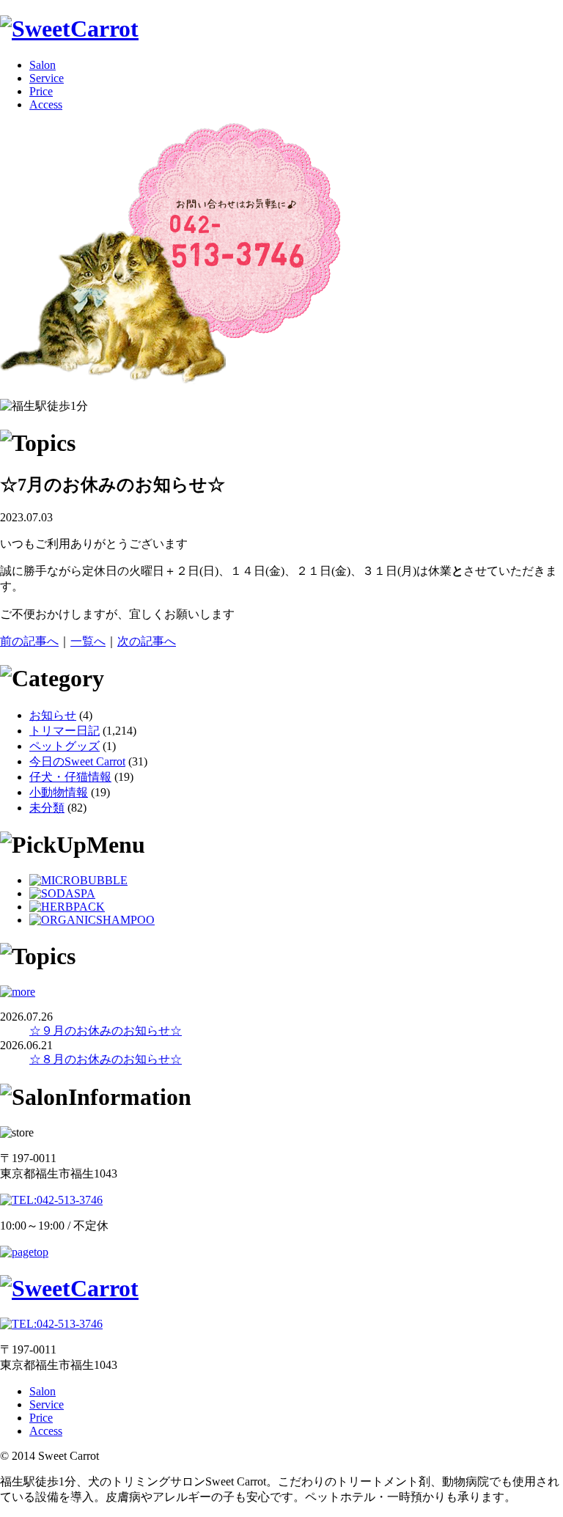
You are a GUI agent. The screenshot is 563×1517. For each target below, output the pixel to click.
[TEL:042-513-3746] (170, 380)
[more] (17, 991)
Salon (42, 65)
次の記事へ (146, 641)
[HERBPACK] (67, 906)
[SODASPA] (62, 893)
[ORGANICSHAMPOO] (92, 920)
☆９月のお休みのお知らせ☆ (105, 1030)
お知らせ (52, 715)
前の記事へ (29, 641)
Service (46, 78)
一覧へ (88, 641)
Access (45, 104)
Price (41, 91)
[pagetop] (24, 1252)
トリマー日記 (64, 730)
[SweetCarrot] (69, 28)
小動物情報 (58, 792)
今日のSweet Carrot (77, 761)
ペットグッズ (64, 746)
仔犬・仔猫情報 (70, 777)
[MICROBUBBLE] (78, 880)
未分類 (47, 807)
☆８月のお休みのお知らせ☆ (105, 1059)
